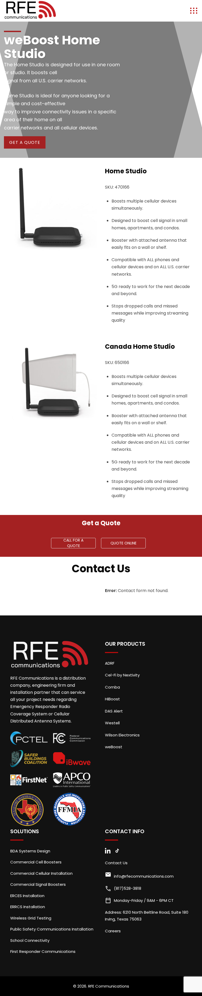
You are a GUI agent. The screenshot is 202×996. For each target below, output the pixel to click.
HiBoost (112, 699)
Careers (113, 931)
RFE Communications (108, 986)
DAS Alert (114, 711)
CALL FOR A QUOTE (73, 543)
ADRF (109, 663)
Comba (112, 687)
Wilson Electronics (122, 735)
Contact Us (116, 863)
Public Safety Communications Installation (51, 929)
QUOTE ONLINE (123, 543)
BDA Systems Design (30, 851)
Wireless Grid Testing (30, 918)
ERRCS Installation (27, 906)
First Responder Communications (42, 951)
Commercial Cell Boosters (36, 862)
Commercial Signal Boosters (38, 884)
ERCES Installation (27, 895)
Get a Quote (24, 142)
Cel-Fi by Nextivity (122, 675)
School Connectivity (29, 940)
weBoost (113, 747)
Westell (112, 723)
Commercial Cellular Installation (41, 873)
